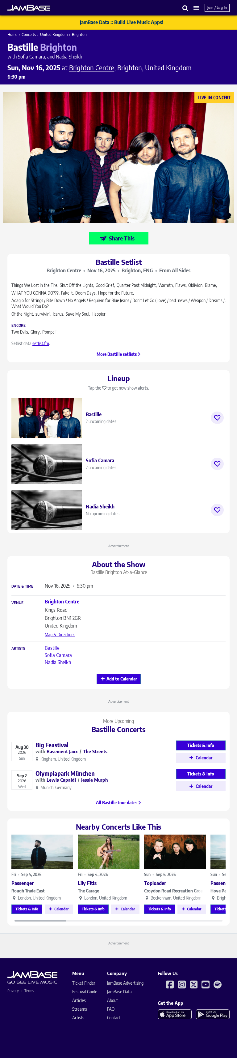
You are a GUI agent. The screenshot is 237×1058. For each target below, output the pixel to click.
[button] (185, 8)
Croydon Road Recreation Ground (175, 890)
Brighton (79, 34)
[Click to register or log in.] (217, 418)
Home (12, 34)
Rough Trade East (28, 890)
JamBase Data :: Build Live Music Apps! (122, 22)
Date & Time (22, 586)
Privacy (13, 990)
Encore (18, 325)
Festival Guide (84, 991)
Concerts (29, 34)
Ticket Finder (83, 983)
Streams (79, 1009)
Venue (17, 603)
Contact (114, 1017)
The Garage (88, 890)
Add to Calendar (121, 678)
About (112, 1000)
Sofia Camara (58, 655)
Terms (29, 990)
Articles (79, 1000)
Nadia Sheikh (58, 662)
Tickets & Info (26, 909)
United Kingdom (54, 34)
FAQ (110, 1009)
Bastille (52, 648)
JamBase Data (119, 991)
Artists (18, 648)
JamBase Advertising (125, 983)
